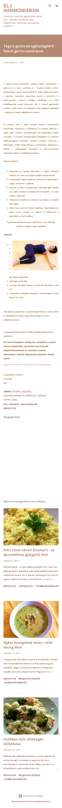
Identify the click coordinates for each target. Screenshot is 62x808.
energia (41, 395)
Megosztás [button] (9, 408)
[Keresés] (50, 5)
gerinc (7, 399)
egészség (26, 391)
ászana (16, 391)
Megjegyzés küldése (29, 678)
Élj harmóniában (21, 8)
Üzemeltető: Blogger (33, 795)
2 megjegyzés (25, 586)
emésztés (31, 395)
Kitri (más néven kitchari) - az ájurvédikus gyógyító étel (29, 552)
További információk (47, 586)
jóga (14, 399)
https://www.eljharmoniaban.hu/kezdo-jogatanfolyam (27, 364)
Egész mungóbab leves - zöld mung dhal (27, 644)
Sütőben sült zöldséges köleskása (23, 741)
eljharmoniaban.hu (14, 395)
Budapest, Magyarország (23, 404)
